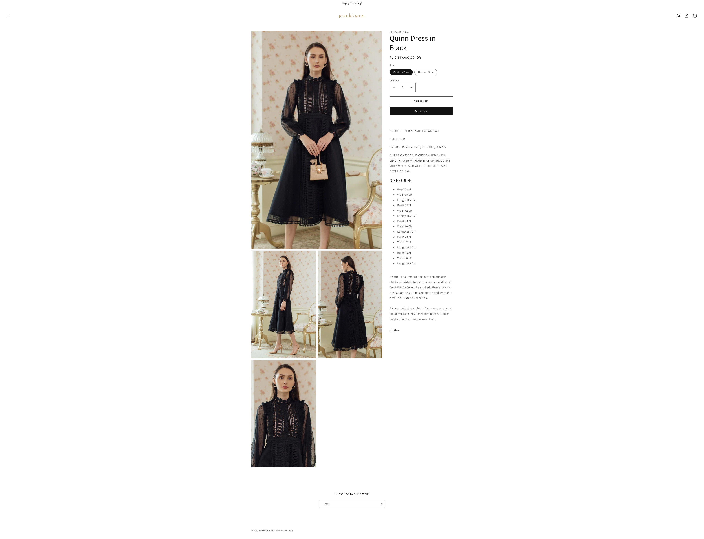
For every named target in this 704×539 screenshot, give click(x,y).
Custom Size (401, 72)
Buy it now (421, 111)
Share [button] (397, 330)
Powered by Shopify (284, 530)
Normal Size (425, 72)
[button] (8, 16)
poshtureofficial (266, 530)
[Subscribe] (381, 504)
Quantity (394, 80)
